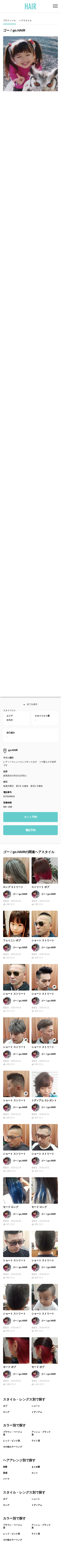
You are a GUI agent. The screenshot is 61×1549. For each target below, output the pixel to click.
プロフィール (9, 20)
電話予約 (30, 865)
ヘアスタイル (25, 20)
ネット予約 (30, 852)
